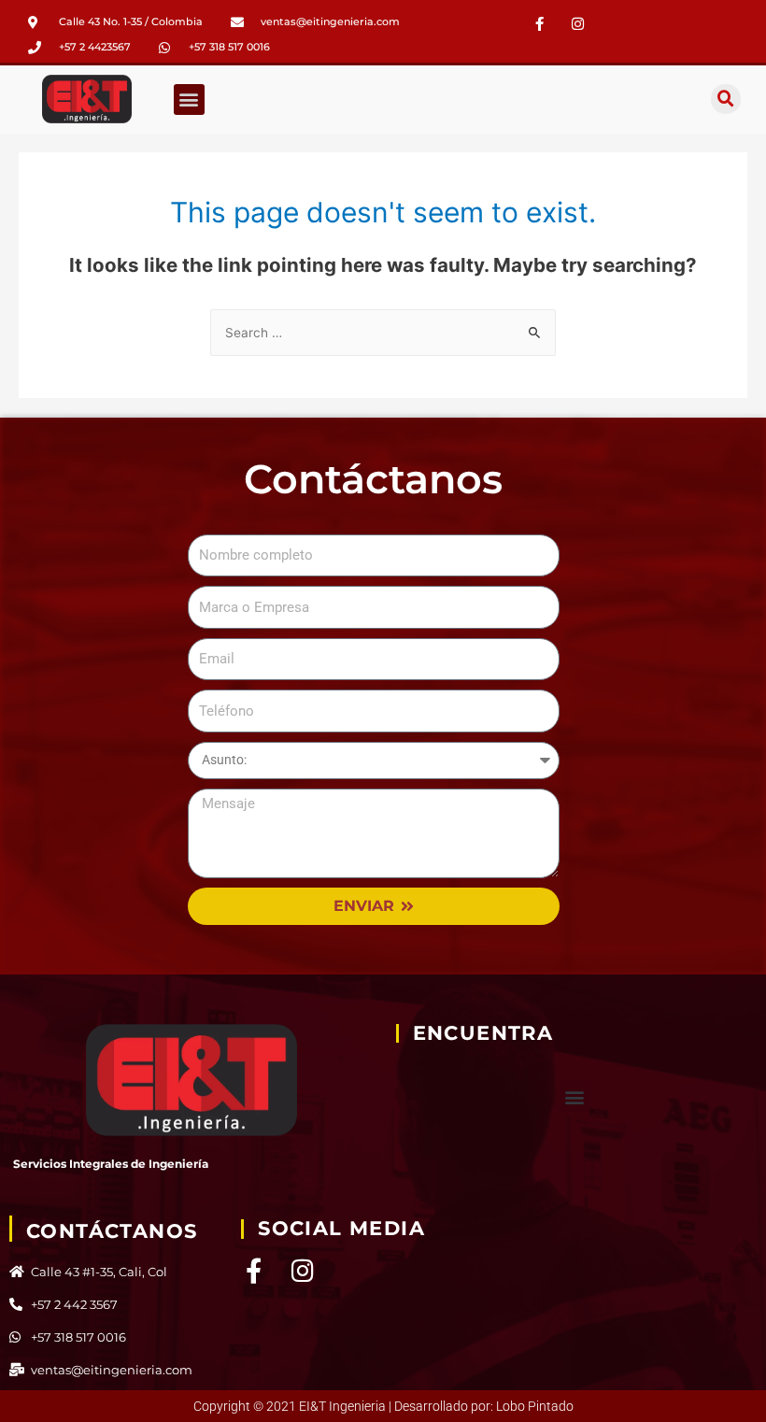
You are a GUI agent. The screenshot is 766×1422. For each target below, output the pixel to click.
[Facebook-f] (540, 23)
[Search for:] (383, 332)
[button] (189, 99)
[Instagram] (302, 1270)
